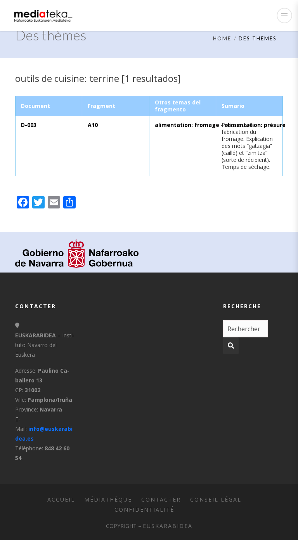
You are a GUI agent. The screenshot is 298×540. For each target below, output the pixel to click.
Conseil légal (215, 499)
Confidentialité (144, 509)
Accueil (61, 499)
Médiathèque (108, 499)
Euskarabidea (167, 526)
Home (222, 38)
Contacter (161, 499)
